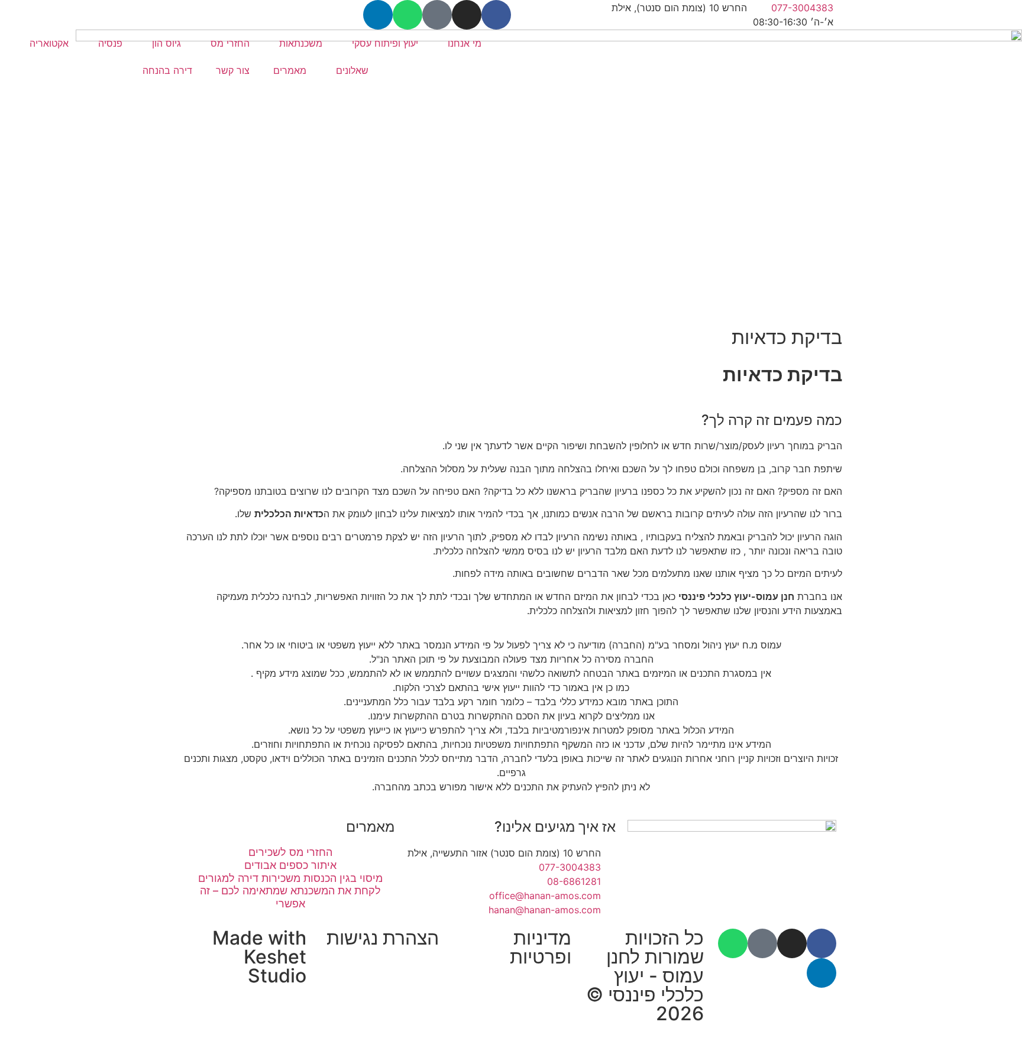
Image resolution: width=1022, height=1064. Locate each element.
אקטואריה (49, 43)
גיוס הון (166, 43)
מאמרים (289, 70)
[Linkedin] (378, 15)
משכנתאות (300, 43)
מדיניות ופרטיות (540, 947)
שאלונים (352, 70)
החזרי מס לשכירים (290, 852)
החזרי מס (230, 43)
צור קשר (233, 70)
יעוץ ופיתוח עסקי (385, 43)
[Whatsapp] (407, 15)
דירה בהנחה (167, 70)
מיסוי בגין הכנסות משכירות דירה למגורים (290, 878)
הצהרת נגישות (382, 937)
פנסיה (110, 43)
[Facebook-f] (496, 15)
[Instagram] (466, 15)
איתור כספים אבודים (290, 865)
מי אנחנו (464, 43)
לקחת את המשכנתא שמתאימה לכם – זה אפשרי (290, 897)
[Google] (437, 15)
